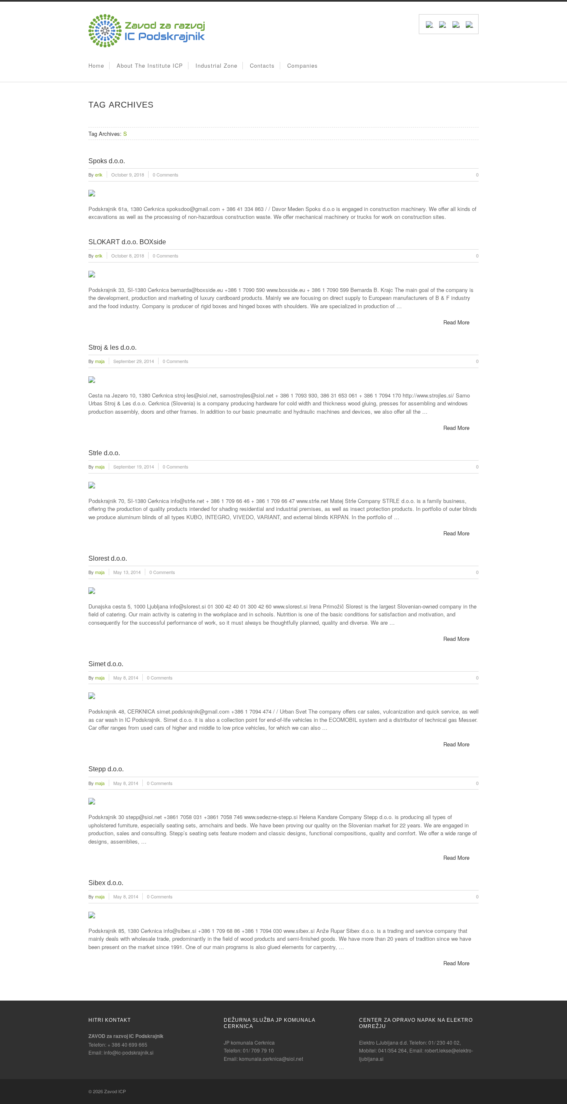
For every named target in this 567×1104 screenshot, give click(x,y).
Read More (456, 322)
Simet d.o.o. (105, 663)
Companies (302, 65)
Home (96, 65)
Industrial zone (216, 65)
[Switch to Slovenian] (469, 23)
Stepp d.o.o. (106, 769)
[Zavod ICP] (146, 45)
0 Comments (165, 174)
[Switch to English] (429, 23)
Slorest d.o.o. (107, 558)
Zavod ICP (115, 1091)
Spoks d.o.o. (106, 160)
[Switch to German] (442, 23)
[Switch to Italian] (456, 23)
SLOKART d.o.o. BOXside (127, 241)
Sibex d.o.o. (105, 882)
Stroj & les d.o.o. (112, 347)
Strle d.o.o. (104, 452)
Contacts (262, 65)
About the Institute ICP (150, 65)
